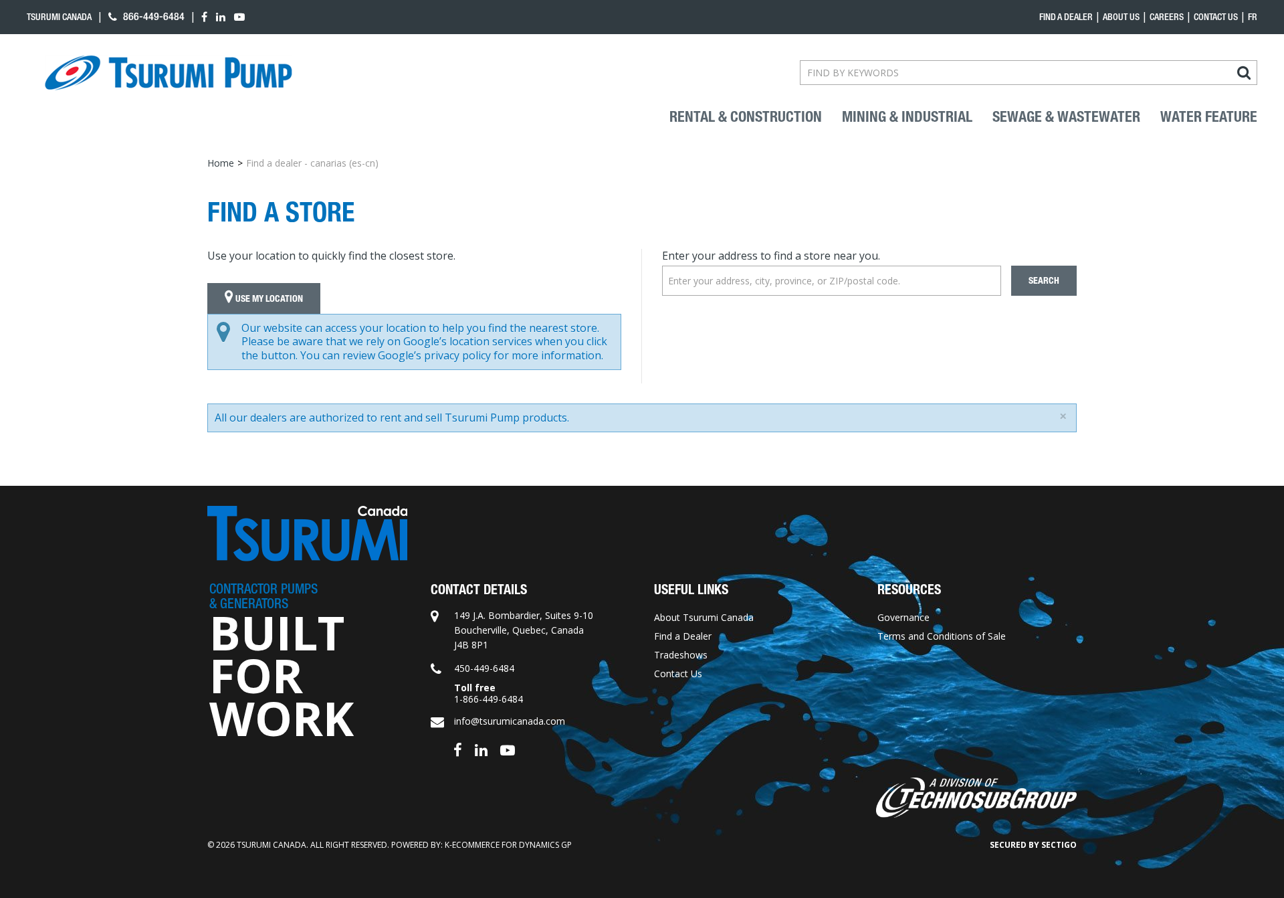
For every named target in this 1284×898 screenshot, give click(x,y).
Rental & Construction (745, 117)
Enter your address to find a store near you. (771, 255)
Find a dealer (1066, 16)
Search (1044, 280)
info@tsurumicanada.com (509, 721)
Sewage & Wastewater (1066, 117)
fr (1252, 16)
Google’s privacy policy (434, 355)
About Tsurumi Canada (704, 617)
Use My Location (268, 298)
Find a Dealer (683, 636)
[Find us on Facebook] (457, 749)
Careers (1167, 16)
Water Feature (1208, 117)
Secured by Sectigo (1033, 844)
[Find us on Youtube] (507, 749)
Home (220, 163)
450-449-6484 (484, 668)
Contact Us (1216, 16)
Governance (903, 617)
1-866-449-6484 (488, 699)
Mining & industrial (907, 117)
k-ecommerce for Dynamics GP (508, 844)
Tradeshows (681, 654)
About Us (1121, 16)
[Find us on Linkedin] (481, 749)
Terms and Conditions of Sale (941, 636)
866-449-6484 (152, 16)
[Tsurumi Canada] (168, 72)
